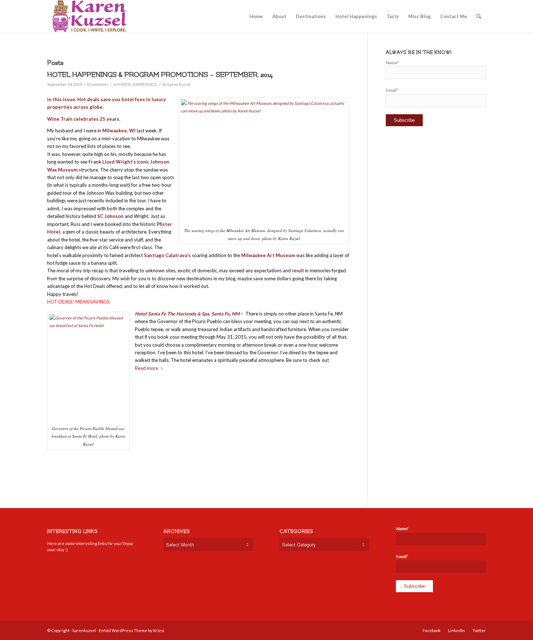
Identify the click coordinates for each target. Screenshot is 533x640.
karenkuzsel (84, 630)
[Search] (479, 16)
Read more (146, 368)
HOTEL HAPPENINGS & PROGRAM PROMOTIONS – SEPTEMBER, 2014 (160, 75)
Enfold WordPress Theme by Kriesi (131, 630)
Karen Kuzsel (178, 84)
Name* (392, 62)
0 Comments (97, 84)
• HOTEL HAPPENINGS (137, 84)
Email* (392, 90)
